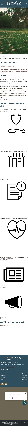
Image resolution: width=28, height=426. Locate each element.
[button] (25, 403)
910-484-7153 (10, 367)
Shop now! (23, 179)
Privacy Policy (25, 423)
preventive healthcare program (11, 257)
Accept (21, 423)
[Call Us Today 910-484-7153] (26, 4)
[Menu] (2, 4)
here (26, 218)
